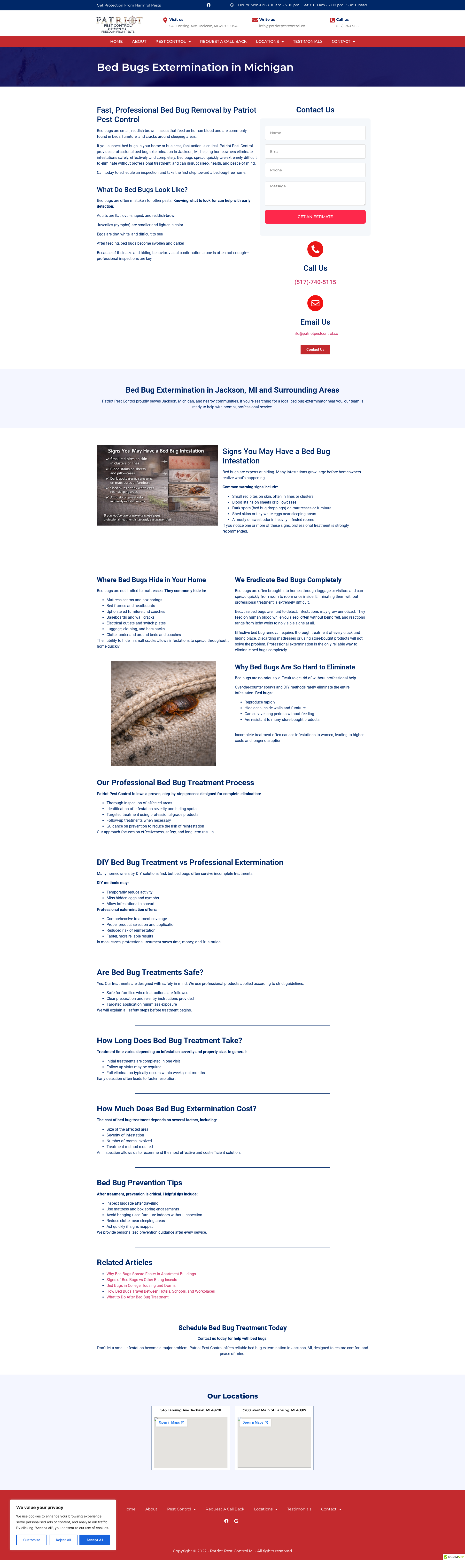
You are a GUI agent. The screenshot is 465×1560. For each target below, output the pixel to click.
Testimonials (308, 41)
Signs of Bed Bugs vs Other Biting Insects (142, 1279)
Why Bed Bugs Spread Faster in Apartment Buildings (151, 1274)
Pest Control (170, 41)
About (139, 41)
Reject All (63, 1540)
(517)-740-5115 (315, 282)
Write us (267, 19)
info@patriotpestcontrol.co (315, 333)
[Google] (236, 1520)
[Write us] (255, 20)
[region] (63, 1525)
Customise (31, 1540)
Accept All (94, 1540)
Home (116, 41)
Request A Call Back (223, 41)
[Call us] (332, 20)
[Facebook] (208, 5)
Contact (341, 41)
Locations (267, 41)
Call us (342, 19)
